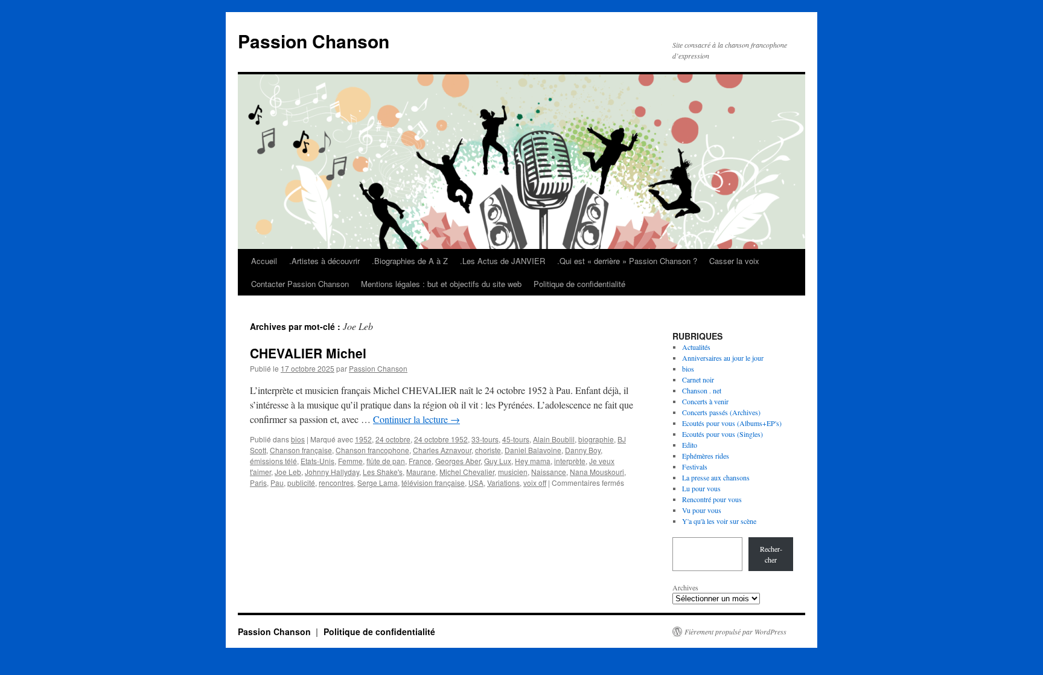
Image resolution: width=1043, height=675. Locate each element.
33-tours (485, 439)
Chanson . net (701, 390)
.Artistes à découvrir (324, 260)
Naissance (548, 472)
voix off (534, 482)
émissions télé (273, 461)
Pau (277, 482)
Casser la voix (734, 260)
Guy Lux (497, 461)
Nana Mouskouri (597, 472)
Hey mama (532, 461)
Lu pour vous (701, 488)
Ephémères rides (705, 455)
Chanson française (301, 450)
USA (475, 482)
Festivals (694, 466)
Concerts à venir (705, 401)
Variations (503, 482)
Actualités (696, 347)
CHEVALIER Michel (308, 353)
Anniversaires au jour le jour (723, 358)
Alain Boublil (554, 439)
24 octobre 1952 (441, 439)
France (420, 461)
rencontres (336, 482)
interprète (569, 461)
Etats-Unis (317, 461)
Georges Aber (457, 461)
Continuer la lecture (416, 419)
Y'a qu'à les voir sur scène (719, 521)
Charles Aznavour (442, 450)
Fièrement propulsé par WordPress (735, 631)
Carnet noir (698, 379)
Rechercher (771, 554)
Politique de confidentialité (579, 283)
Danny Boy (583, 450)
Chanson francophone (372, 450)
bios (298, 439)
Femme (350, 461)
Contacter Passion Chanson (300, 283)
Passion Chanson (313, 41)
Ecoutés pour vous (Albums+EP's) (732, 423)
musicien (513, 472)
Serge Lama (377, 482)
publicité (301, 482)
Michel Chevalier (466, 472)
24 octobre (392, 439)
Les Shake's (383, 472)
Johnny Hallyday (332, 472)
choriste (488, 450)
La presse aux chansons (716, 477)
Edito (689, 445)
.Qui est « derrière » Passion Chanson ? (627, 260)
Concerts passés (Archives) (721, 412)
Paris (258, 482)
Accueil (264, 260)
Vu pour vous (701, 510)
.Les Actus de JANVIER (502, 260)
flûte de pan (385, 461)
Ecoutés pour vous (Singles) (722, 434)
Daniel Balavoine (533, 450)
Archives (685, 587)
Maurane (421, 472)
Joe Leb (288, 472)
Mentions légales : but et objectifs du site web (441, 283)
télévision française (433, 482)
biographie (596, 439)
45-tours (515, 439)
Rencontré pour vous (712, 499)
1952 (363, 439)
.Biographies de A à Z (410, 260)
